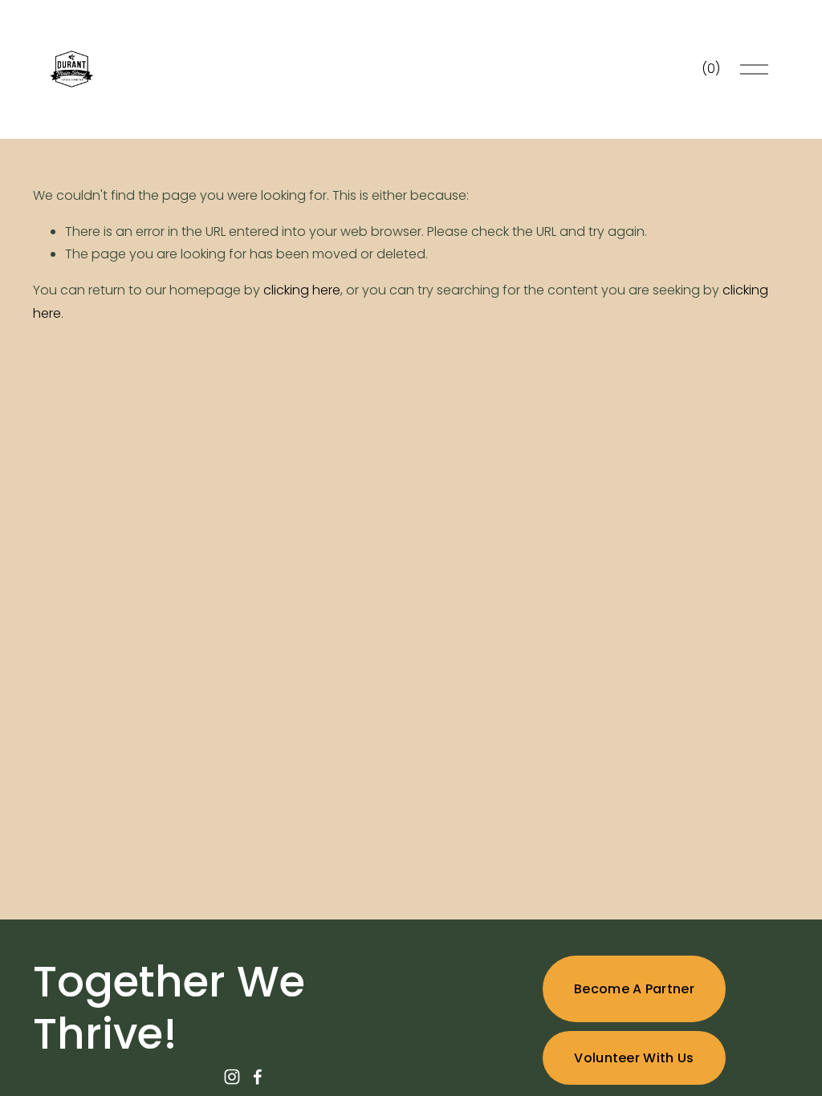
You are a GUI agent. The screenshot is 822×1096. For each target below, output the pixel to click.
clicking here (301, 290)
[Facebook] (258, 1077)
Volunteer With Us (634, 1058)
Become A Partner (634, 989)
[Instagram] (232, 1077)
